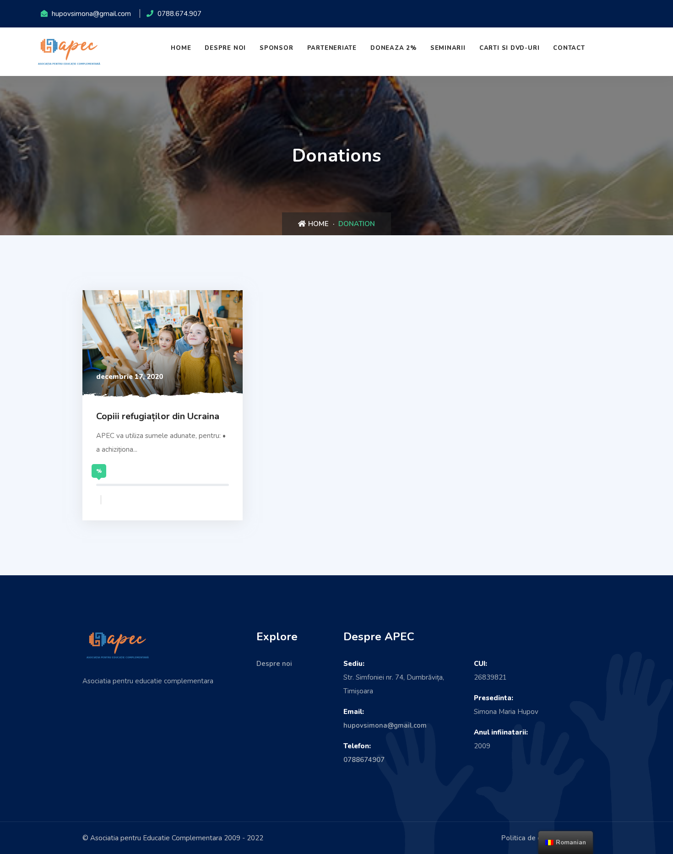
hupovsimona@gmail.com (385, 725)
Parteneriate (332, 48)
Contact (569, 48)
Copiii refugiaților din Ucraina (157, 416)
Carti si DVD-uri (509, 48)
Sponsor (276, 48)
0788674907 (364, 759)
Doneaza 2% (393, 48)
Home (181, 48)
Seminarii (448, 48)
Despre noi (225, 48)
